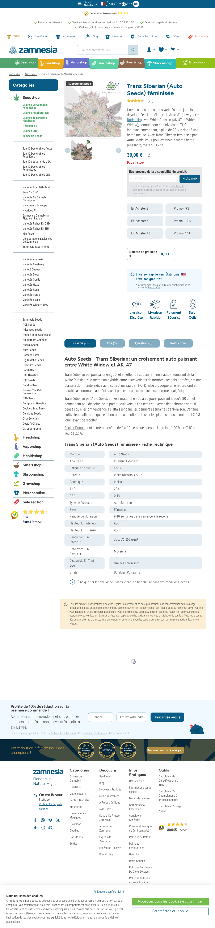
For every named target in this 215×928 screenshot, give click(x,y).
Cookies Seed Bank (34, 408)
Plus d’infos (154, 287)
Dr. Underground (32, 428)
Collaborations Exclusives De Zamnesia (37, 240)
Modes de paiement (140, 798)
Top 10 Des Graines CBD (37, 174)
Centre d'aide (136, 781)
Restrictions (178, 343)
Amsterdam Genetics (35, 339)
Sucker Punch (74, 427)
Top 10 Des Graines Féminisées (34, 168)
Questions (144, 343)
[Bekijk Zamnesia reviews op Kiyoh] (15, 515)
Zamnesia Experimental (36, 246)
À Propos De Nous (109, 802)
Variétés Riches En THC (36, 228)
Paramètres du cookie (170, 911)
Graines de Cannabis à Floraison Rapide (36, 217)
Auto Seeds (99, 398)
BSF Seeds (29, 380)
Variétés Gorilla (31, 279)
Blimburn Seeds (32, 365)
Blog (102, 783)
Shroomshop (33, 474)
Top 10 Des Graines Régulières (34, 155)
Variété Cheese (32, 269)
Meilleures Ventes (109, 796)
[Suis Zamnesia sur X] (58, 820)
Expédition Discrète (110, 847)
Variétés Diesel (31, 274)
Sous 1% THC (30, 192)
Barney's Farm (31, 355)
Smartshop (32, 465)
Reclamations (137, 860)
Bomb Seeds (30, 370)
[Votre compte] (151, 50)
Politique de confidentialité (63, 733)
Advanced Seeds (32, 329)
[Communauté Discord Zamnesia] (50, 828)
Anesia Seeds (30, 344)
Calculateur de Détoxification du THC (168, 780)
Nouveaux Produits (110, 789)
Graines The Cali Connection (32, 392)
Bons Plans (76, 837)
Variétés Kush (31, 289)
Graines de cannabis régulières (35, 119)
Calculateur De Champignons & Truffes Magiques (168, 795)
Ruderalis (134, 120)
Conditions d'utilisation (164, 189)
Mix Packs (28, 233)
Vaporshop (32, 446)
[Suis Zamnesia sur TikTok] (35, 828)
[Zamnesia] (39, 50)
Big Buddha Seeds (33, 360)
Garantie (134, 854)
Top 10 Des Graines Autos (37, 148)
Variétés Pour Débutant (36, 187)
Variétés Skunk (31, 299)
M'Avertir (189, 179)
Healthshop (32, 455)
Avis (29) (112, 343)
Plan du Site (106, 854)
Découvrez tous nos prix (165, 750)
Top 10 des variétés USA (37, 161)
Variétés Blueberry (33, 264)
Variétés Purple (32, 294)
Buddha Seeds (31, 385)
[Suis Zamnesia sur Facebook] (35, 820)
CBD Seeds (29, 398)
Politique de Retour (140, 837)
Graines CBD (30, 130)
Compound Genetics (34, 403)
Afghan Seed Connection (37, 334)
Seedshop (31, 97)
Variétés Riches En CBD (36, 223)
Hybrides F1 (30, 125)
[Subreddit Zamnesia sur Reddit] (43, 828)
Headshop (31, 437)
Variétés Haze (31, 284)
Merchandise (34, 493)
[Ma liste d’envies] (163, 50)
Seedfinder (105, 776)
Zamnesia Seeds (32, 136)
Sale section (33, 502)
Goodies (74, 830)
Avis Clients (106, 809)
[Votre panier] (175, 50)
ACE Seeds (29, 324)
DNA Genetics (31, 418)
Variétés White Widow (35, 304)
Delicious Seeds (32, 413)
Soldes (73, 843)
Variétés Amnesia (33, 259)
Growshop (31, 483)
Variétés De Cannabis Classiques (35, 199)
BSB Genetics (30, 375)
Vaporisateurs (78, 793)
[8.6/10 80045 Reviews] (36, 511)
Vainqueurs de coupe (35, 205)
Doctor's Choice (31, 423)
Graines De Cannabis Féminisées (35, 106)
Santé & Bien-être (79, 800)
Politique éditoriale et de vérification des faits (139, 882)
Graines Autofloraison (36, 112)
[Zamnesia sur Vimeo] (50, 820)
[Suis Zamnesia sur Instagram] (43, 820)
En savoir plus (80, 343)
